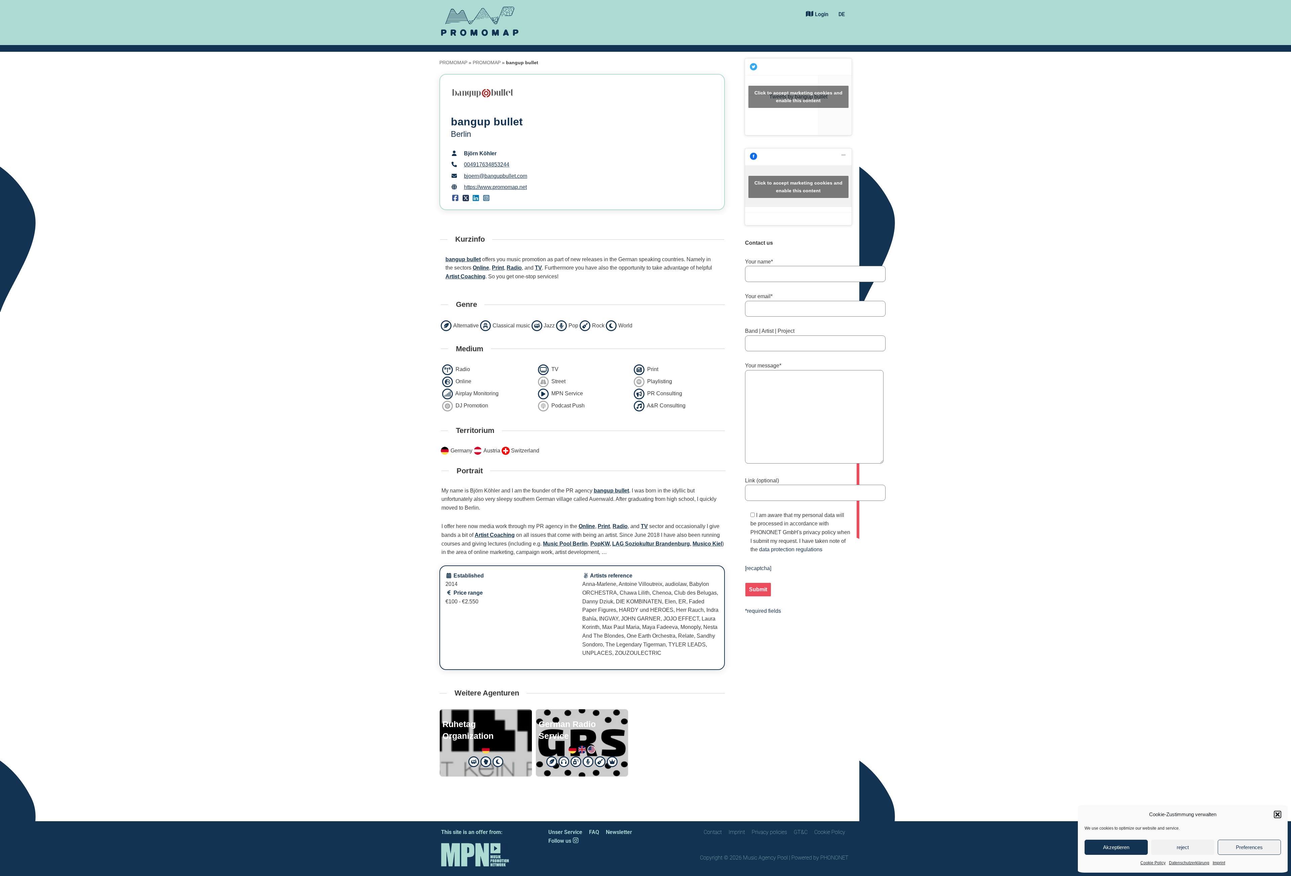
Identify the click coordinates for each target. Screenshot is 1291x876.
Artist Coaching (465, 276)
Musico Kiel (707, 544)
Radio (514, 268)
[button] (1277, 814)
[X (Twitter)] (465, 198)
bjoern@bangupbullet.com (495, 176)
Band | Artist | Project (769, 331)
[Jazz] (473, 761)
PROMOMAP (453, 62)
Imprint (1219, 863)
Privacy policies (769, 832)
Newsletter (619, 832)
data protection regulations (790, 549)
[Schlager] (612, 761)
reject (1183, 847)
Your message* (763, 365)
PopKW (600, 544)
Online (481, 268)
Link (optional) (762, 480)
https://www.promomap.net (495, 187)
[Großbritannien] (582, 749)
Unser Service (565, 832)
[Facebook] (455, 198)
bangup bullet (463, 259)
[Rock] (600, 761)
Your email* (759, 296)
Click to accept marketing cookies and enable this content (798, 96)
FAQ (594, 832)
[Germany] (486, 749)
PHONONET (834, 857)
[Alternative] (552, 761)
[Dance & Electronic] (564, 761)
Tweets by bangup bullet (798, 96)
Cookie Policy (1153, 863)
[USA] (592, 749)
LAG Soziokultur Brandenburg (651, 544)
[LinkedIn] (475, 198)
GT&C (801, 832)
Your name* (759, 262)
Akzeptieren (1116, 847)
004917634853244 (486, 164)
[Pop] (588, 761)
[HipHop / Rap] (576, 761)
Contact (713, 832)
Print (498, 268)
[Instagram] (486, 198)
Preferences (1249, 847)
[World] (498, 761)
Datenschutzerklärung (1189, 863)
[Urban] (485, 761)
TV (538, 268)
